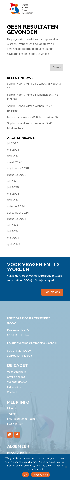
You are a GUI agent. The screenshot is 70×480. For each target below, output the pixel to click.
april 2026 (13, 156)
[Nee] (65, 467)
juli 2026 (12, 143)
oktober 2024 (16, 206)
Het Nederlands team (21, 419)
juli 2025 (12, 181)
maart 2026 (14, 162)
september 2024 (18, 213)
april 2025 (13, 200)
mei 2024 (13, 238)
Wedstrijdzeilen (17, 382)
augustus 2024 (16, 219)
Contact (12, 392)
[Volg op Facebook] (17, 435)
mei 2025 (13, 194)
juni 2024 (13, 231)
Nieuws (12, 408)
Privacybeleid (40, 474)
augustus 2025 (16, 175)
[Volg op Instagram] (10, 435)
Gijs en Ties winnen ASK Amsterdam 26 (32, 117)
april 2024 (13, 244)
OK (25, 474)
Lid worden (14, 387)
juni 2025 (13, 187)
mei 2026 (13, 150)
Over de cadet (16, 377)
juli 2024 (12, 225)
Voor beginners (16, 372)
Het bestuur (14, 424)
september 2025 (18, 168)
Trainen (11, 414)
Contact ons (52, 292)
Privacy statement (18, 453)
